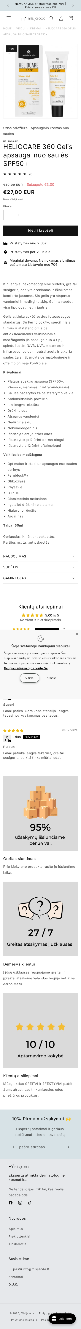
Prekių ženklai (19, 1236)
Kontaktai (16, 1277)
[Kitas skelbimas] (73, 5)
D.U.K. (13, 1284)
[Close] (77, 634)
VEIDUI (20, 28)
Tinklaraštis (17, 1244)
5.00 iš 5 (52, 615)
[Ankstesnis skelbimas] (8, 5)
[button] (8, 18)
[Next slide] (74, 274)
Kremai (35, 28)
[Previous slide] (7, 274)
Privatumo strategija (24, 1319)
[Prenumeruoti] (67, 1147)
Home (7, 28)
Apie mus (16, 1229)
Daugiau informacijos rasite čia (26, 668)
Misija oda (27, 1313)
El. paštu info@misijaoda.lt (29, 1269)
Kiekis (7, 206)
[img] (13, 731)
